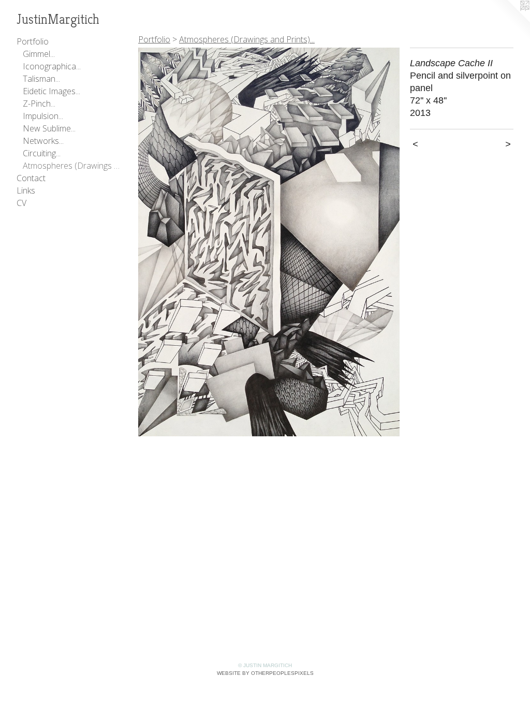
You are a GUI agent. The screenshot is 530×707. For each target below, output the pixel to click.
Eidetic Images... (51, 91)
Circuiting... (42, 153)
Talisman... (41, 78)
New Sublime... (49, 128)
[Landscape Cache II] (269, 242)
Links (26, 190)
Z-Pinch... (39, 103)
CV (21, 203)
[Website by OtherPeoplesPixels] (509, 20)
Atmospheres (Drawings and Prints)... (71, 165)
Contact (31, 178)
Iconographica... (52, 66)
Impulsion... (43, 116)
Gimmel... (39, 54)
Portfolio (33, 41)
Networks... (43, 140)
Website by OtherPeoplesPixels (265, 673)
